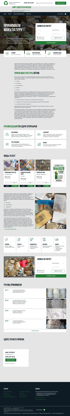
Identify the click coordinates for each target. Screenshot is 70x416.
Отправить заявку (51, 42)
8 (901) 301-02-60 (29, 3)
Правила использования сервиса (45, 413)
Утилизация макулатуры (25, 391)
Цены (5, 13)
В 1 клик (15, 185)
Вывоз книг (6, 393)
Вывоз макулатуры (8, 391)
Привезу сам (41, 37)
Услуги (9, 13)
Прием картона (23, 396)
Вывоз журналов (7, 395)
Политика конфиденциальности (58, 413)
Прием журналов (23, 395)
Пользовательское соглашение (18, 407)
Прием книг (22, 393)
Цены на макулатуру (40, 397)
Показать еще (35, 330)
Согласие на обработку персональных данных (12, 413)
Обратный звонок (61, 3)
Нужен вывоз (41, 38)
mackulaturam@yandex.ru (19, 11)
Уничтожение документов (9, 396)
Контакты (28, 13)
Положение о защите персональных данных (30, 413)
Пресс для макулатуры (19, 13)
